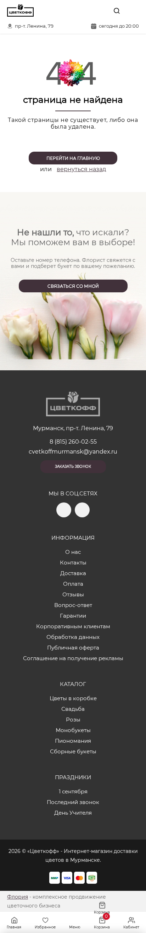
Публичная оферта (73, 647)
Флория (17, 897)
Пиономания (73, 740)
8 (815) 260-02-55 (73, 441)
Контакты (73, 562)
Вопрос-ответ (73, 605)
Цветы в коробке (73, 698)
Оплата (73, 583)
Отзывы (73, 594)
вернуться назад (81, 169)
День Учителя (73, 812)
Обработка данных (73, 637)
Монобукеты (73, 730)
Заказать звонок (73, 466)
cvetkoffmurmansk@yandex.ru (73, 451)
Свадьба (73, 709)
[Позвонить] (133, 11)
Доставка (73, 573)
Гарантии (73, 615)
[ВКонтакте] (100, 11)
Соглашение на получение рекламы (73, 658)
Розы (73, 719)
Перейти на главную (73, 158)
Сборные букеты (73, 751)
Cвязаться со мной (73, 286)
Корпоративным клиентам (73, 626)
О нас (73, 552)
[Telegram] (85, 11)
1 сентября (73, 791)
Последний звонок (73, 802)
